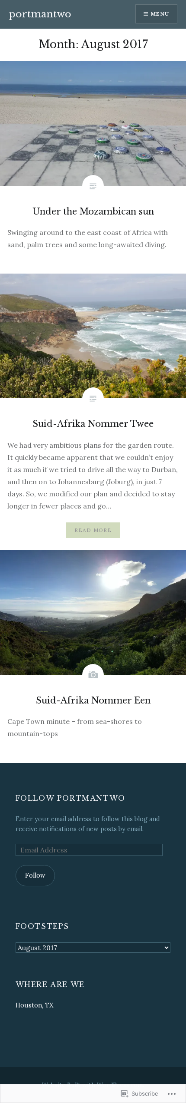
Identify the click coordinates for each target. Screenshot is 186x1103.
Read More (93, 530)
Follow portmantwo (70, 798)
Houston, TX (34, 1005)
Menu (160, 13)
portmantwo (40, 14)
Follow (35, 875)
